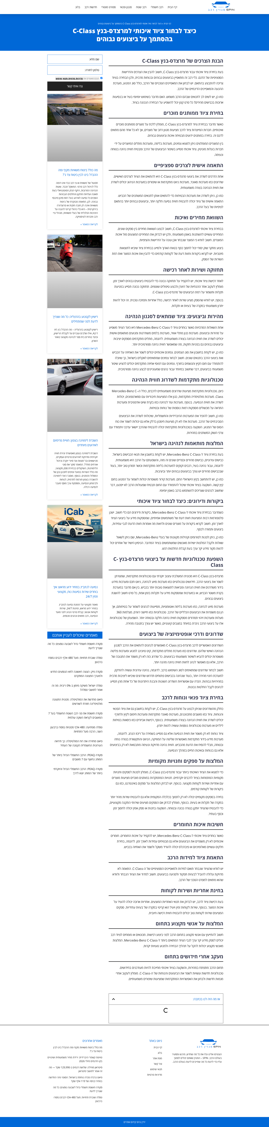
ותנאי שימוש (62, 78)
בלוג (77, 7)
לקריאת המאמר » (89, 224)
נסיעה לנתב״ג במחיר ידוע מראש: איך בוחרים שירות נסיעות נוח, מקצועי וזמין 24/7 (75, 591)
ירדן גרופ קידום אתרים (134, 1122)
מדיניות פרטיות (75, 78)
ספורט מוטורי (108, 7)
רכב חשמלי (157, 7)
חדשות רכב (91, 7)
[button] (113, 999)
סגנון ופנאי (126, 7)
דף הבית (172, 7)
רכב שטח (141, 7)
